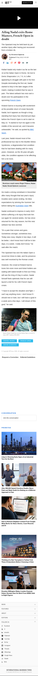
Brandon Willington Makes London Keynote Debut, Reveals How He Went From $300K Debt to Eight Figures (18, 593)
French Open (15, 100)
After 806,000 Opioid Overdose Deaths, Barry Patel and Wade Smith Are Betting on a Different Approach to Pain (18, 490)
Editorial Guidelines (27, 357)
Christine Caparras (17, 54)
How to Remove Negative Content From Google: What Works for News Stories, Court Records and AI (19, 523)
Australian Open (22, 206)
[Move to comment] (27, 63)
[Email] (23, 63)
